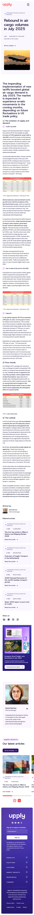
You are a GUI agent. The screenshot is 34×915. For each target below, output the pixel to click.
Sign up (17, 837)
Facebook (8, 619)
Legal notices (10, 907)
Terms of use (20, 903)
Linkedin (4, 619)
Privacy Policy (10, 903)
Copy (17, 619)
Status (25, 907)
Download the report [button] (14, 667)
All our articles (9, 45)
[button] (11, 539)
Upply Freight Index (12, 414)
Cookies (18, 907)
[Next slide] (19, 800)
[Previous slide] (14, 800)
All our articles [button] (10, 750)
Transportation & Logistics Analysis (15, 13)
